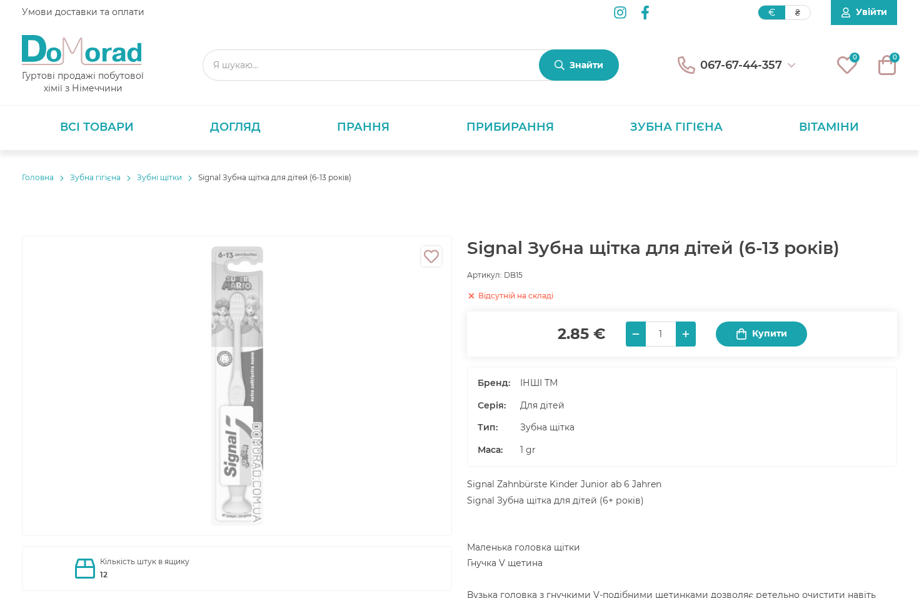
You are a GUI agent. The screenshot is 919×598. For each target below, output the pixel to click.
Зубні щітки (159, 177)
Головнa (38, 177)
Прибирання (510, 127)
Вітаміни (829, 127)
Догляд (235, 127)
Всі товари (97, 127)
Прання (363, 127)
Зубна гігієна (676, 127)
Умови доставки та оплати (83, 12)
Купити (769, 333)
